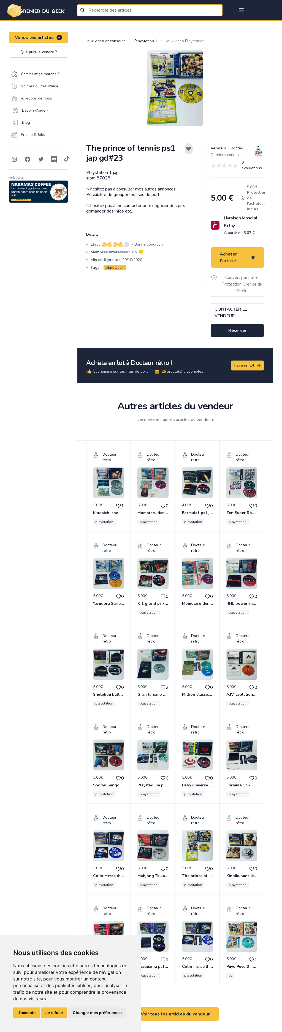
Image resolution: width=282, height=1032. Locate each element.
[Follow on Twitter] (40, 159)
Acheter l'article (228, 257)
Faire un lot (244, 365)
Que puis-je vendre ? (38, 52)
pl (230, 975)
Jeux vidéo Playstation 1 (187, 41)
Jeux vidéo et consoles (106, 41)
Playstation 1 (145, 41)
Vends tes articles (34, 37)
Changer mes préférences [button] (97, 1012)
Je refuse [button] (54, 1012)
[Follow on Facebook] (27, 159)
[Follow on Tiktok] (66, 159)
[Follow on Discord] (54, 159)
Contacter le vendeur (231, 312)
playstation (115, 267)
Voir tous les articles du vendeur (175, 1014)
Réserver (237, 330)
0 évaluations (252, 165)
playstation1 (105, 522)
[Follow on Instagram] (14, 159)
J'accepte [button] (27, 1012)
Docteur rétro (241, 148)
